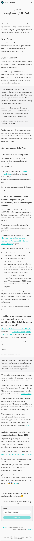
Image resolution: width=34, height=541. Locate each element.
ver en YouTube (26, 393)
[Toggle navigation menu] (31, 2)
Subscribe (17, 517)
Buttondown (13, 537)
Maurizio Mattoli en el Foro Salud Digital (16, 329)
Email (5, 508)
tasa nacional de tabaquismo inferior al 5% (16, 454)
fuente (16, 483)
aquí (27, 425)
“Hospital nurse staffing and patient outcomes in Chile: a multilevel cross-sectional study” (14, 241)
